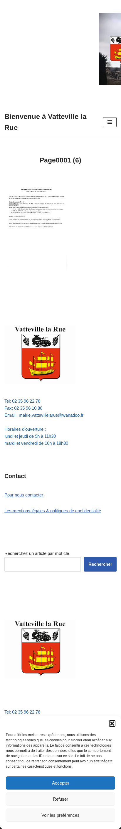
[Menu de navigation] (110, 122)
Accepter (60, 782)
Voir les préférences (60, 815)
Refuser (60, 799)
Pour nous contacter (23, 494)
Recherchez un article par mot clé (36, 553)
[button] (112, 723)
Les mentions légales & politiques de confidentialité (52, 510)
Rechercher (100, 564)
